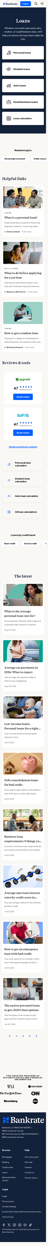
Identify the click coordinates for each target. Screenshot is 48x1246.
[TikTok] (30, 1225)
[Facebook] (3, 1225)
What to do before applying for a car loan (22, 275)
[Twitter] (9, 1225)
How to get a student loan (21, 333)
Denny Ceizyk (13, 231)
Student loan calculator (22, 480)
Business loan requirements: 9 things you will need (22, 841)
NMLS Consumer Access (12, 1131)
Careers (28, 1167)
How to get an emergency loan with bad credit (21, 951)
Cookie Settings (9, 1206)
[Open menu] (42, 4)
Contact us (29, 1172)
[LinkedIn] (19, 1225)
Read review (23, 397)
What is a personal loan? (20, 217)
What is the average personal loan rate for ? (19, 614)
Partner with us (31, 1178)
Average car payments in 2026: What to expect (21, 670)
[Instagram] (14, 1225)
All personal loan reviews (23, 446)
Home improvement (14, 158)
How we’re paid (31, 1157)
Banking (5, 1162)
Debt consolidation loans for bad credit (21, 782)
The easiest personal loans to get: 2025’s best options (22, 1008)
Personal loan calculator (23, 464)
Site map (29, 1162)
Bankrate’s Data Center (8, 1179)
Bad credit (9, 543)
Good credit (30, 543)
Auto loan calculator (26, 496)
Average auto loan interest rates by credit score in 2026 (22, 897)
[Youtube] (25, 1225)
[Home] (11, 3)
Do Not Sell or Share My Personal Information (21, 1212)
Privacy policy (8, 1201)
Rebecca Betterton (16, 292)
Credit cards (7, 1167)
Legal (4, 1196)
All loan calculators (26, 511)
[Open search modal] (36, 4)
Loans (4, 1172)
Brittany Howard (15, 347)
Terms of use (7, 1217)
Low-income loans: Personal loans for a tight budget (21, 728)
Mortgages (7, 1157)
